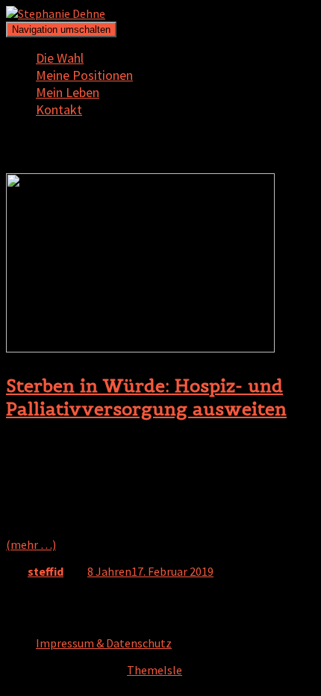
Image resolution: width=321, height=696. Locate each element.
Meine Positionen (84, 75)
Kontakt (59, 109)
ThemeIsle (154, 669)
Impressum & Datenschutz (104, 643)
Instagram (48, 617)
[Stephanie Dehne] (55, 13)
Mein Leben (67, 92)
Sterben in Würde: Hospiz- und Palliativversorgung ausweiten (146, 397)
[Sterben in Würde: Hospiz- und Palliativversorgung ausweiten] (140, 348)
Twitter (48, 602)
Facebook (48, 632)
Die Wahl (60, 57)
